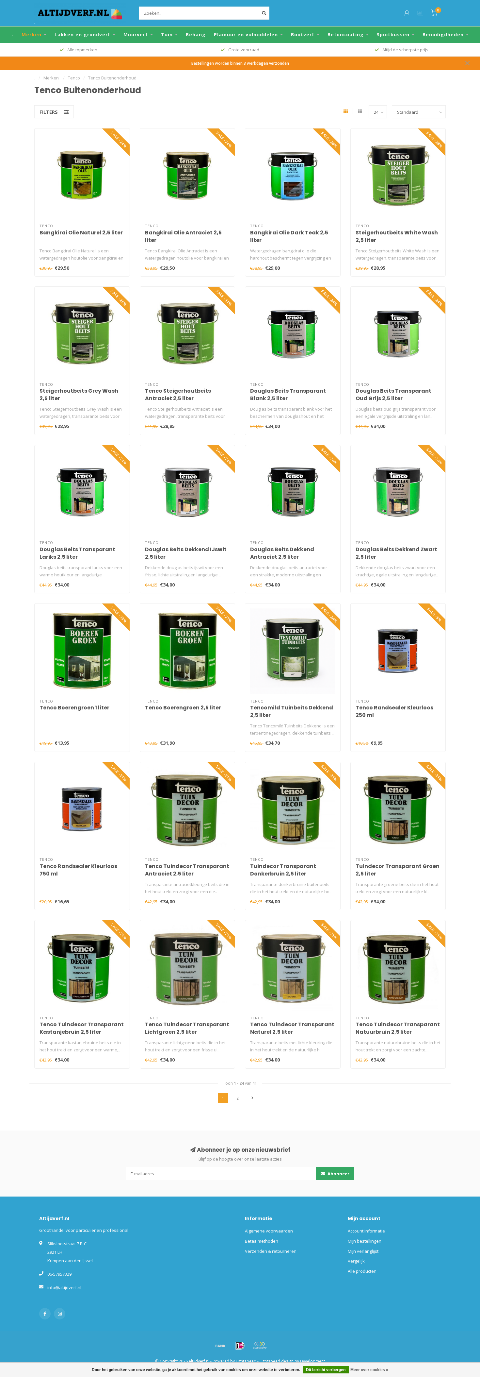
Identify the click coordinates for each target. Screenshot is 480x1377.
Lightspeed (246, 1361)
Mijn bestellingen (364, 1241)
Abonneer (338, 1174)
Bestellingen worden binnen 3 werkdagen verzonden (240, 63)
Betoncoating (346, 34)
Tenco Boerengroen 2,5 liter (183, 707)
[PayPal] (259, 1346)
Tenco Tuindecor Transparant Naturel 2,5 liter (292, 1028)
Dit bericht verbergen (325, 1370)
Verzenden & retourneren (270, 1251)
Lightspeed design (277, 1361)
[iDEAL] (240, 1346)
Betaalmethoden (261, 1241)
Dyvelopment (312, 1361)
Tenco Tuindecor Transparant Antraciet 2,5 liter (187, 869)
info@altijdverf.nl (64, 1287)
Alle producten (362, 1271)
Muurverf (135, 34)
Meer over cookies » (369, 1370)
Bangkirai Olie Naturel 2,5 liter (81, 232)
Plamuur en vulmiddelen (246, 34)
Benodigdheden (443, 34)
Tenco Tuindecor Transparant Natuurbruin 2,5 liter (398, 1028)
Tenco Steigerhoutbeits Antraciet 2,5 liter (178, 394)
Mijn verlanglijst (363, 1251)
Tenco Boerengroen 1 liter (74, 707)
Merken (31, 34)
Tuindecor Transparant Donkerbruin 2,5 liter (283, 869)
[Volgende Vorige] (252, 1098)
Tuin (167, 34)
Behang (196, 34)
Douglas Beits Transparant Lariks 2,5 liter (77, 553)
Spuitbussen (393, 34)
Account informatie (366, 1231)
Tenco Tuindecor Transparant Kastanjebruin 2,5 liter (82, 1028)
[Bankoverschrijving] (220, 1346)
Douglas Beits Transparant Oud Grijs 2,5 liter (393, 394)
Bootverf (302, 34)
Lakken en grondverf (82, 34)
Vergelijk (356, 1261)
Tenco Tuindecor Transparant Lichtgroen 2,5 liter (187, 1028)
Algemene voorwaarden (269, 1231)
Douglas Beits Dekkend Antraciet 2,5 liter (282, 553)
